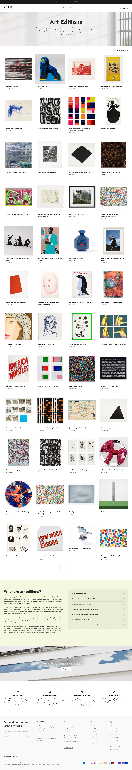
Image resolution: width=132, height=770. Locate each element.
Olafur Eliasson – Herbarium (78, 344)
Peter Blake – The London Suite (16, 428)
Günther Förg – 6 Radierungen (78, 470)
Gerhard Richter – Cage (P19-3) (16, 172)
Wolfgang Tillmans (96, 744)
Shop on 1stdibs (114, 741)
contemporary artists (46, 607)
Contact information (36, 764)
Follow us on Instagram (116, 744)
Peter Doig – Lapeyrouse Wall (78, 86)
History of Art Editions (43, 630)
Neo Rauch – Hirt (43, 86)
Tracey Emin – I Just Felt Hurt (46, 344)
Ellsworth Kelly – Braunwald (109, 428)
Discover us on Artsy (115, 735)
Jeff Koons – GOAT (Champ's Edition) (80, 548)
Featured (93, 722)
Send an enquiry (68, 748)
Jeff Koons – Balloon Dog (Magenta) (112, 470)
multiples (6, 599)
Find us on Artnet (114, 738)
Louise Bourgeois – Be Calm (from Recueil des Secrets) (48, 303)
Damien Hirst (94, 741)
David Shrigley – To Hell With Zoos (80, 302)
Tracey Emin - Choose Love (14, 128)
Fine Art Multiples (96, 735)
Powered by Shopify (17, 762)
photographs (55, 597)
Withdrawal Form (114, 750)
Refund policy (46, 764)
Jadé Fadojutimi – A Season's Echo (111, 302)
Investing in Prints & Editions (117, 732)
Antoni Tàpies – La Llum (13, 556)
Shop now (66, 669)
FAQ (111, 726)
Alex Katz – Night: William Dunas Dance (113, 344)
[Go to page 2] (71, 568)
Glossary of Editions (115, 729)
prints (49, 597)
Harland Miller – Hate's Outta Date (111, 86)
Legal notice (27, 764)
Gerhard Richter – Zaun (76, 214)
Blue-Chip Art (94, 726)
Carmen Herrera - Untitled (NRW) (16, 302)
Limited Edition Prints (97, 732)
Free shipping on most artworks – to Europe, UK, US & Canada (66, 2)
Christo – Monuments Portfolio (110, 512)
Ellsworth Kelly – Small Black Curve (80, 172)
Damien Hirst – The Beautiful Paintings (18, 512)
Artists (63, 8)
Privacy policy (7, 764)
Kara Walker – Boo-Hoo (108, 128)
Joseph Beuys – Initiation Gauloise (79, 428)
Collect (70, 8)
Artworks (54, 8)
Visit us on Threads (115, 747)
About (79, 8)
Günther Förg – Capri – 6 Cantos (48, 386)
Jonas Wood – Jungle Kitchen (47, 172)
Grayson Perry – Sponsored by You (17, 214)
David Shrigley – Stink (76, 258)
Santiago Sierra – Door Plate (110, 386)
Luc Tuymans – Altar (75, 512)
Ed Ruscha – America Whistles (15, 386)
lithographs (7, 611)
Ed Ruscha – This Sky (12, 86)
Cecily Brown (94, 738)
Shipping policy (55, 764)
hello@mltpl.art (68, 732)
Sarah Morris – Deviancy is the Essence (50, 428)
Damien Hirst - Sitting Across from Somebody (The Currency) (111, 215)
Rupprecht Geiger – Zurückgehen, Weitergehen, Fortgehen (79, 129)
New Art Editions (45, 632)
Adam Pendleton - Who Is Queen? (48, 128)
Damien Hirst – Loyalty (13, 470)
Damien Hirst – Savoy (76, 386)
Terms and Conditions (17, 764)
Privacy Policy (25, 731)
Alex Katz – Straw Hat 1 (13, 344)
